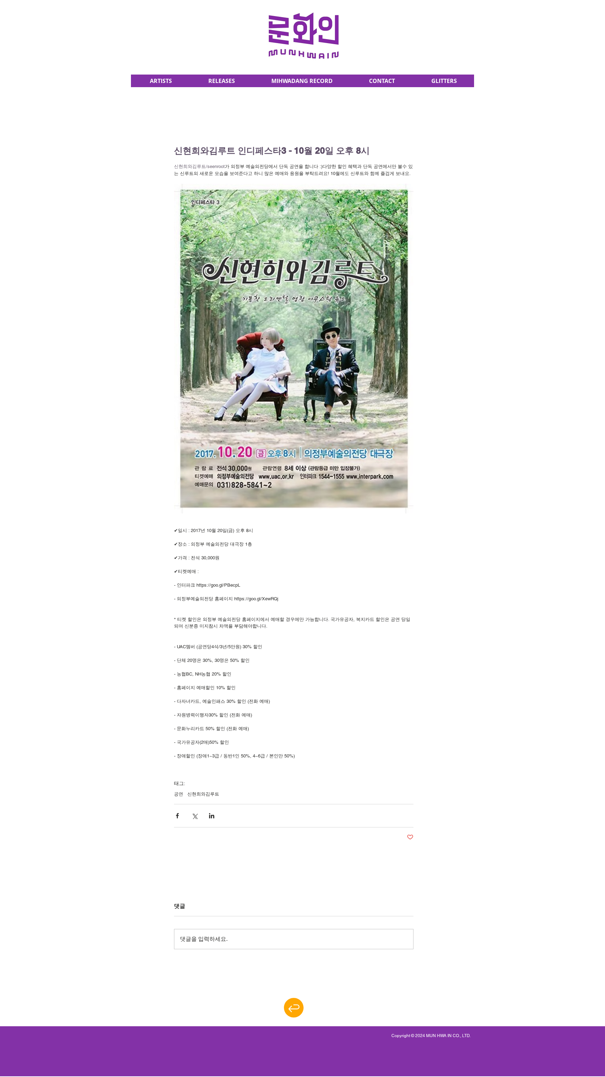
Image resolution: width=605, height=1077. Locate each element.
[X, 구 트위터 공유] (194, 815)
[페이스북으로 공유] (177, 815)
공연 (178, 794)
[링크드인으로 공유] (211, 815)
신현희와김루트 (203, 794)
